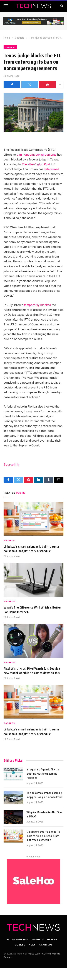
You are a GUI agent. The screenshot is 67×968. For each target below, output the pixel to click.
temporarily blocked (37, 305)
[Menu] (6, 6)
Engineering (20, 939)
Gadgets (10, 47)
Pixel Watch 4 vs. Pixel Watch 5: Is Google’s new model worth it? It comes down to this (32, 670)
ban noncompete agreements (36, 154)
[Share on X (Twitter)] (29, 84)
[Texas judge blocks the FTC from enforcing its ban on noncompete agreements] (33, 112)
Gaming (52, 939)
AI (7, 939)
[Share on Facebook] (12, 84)
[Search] (61, 6)
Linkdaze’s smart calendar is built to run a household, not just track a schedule (31, 548)
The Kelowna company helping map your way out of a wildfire (44, 795)
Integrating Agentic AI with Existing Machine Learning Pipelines (42, 773)
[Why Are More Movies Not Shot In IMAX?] (13, 817)
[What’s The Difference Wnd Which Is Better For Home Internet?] (33, 580)
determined (51, 169)
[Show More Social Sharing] (60, 84)
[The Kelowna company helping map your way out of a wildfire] (13, 797)
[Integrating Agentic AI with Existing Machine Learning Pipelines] (13, 774)
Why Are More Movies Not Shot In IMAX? (44, 814)
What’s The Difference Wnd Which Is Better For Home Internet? (32, 609)
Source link (11, 464)
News (32, 944)
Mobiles (19, 944)
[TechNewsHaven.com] (33, 6)
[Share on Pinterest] (47, 84)
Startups (46, 944)
